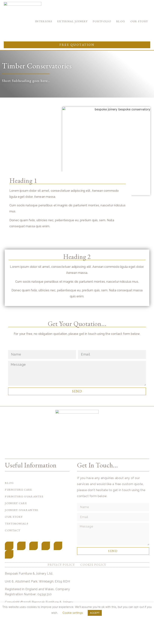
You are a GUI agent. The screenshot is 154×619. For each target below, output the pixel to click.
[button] (77, 44)
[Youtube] (46, 546)
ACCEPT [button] (95, 612)
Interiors (43, 21)
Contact (12, 530)
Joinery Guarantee (21, 510)
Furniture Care (18, 489)
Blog (120, 21)
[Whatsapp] (9, 554)
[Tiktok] (33, 546)
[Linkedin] (58, 546)
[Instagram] (21, 546)
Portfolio (102, 21)
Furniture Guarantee (24, 496)
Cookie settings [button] (73, 612)
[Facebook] (9, 546)
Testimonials (16, 523)
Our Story (139, 21)
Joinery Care (16, 503)
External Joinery (72, 21)
